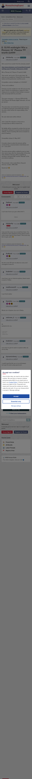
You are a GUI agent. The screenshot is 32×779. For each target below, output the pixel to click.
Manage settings (16, 406)
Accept (16, 396)
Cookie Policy (13, 382)
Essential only (16, 401)
